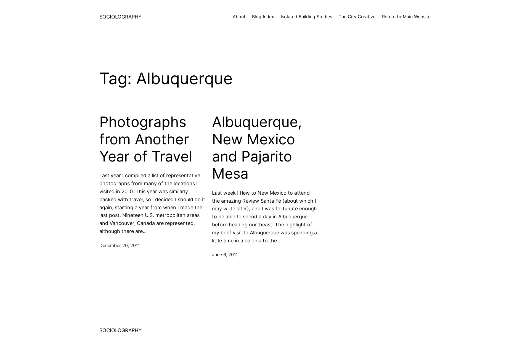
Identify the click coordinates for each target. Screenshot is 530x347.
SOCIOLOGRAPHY (120, 17)
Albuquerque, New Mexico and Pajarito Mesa (257, 147)
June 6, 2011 (225, 254)
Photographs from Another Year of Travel (145, 139)
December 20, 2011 (119, 245)
